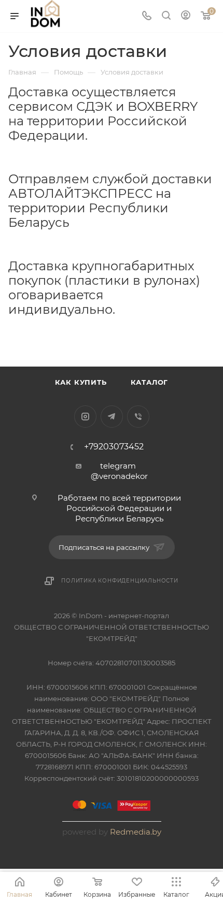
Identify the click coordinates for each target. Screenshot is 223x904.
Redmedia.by (135, 832)
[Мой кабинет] (185, 16)
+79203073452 (114, 447)
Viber (138, 416)
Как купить (81, 382)
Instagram (85, 416)
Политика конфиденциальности (119, 580)
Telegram (112, 416)
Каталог (150, 382)
